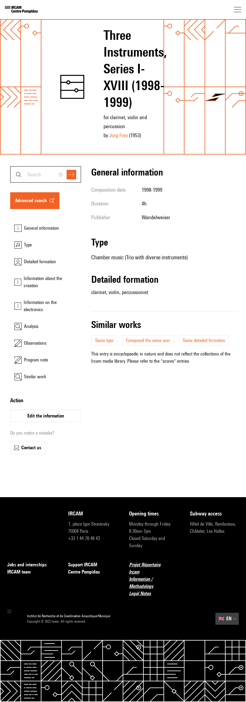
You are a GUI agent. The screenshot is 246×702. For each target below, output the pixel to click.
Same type (104, 340)
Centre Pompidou (84, 572)
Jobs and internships (27, 565)
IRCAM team (19, 572)
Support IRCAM (82, 565)
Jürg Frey (118, 135)
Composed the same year (148, 340)
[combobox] (45, 174)
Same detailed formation (204, 340)
